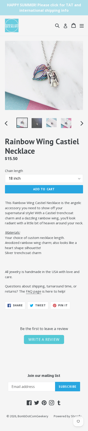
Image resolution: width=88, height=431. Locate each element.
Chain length (14, 171)
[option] (22, 123)
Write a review (43, 339)
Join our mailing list (44, 375)
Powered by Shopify (67, 416)
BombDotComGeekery (33, 416)
